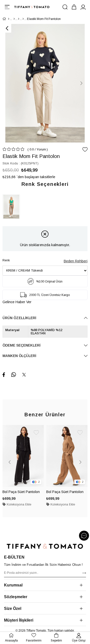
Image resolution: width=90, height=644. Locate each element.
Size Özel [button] (12, 608)
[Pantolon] (23, 19)
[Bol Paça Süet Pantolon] (23, 456)
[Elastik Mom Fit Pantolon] (12, 207)
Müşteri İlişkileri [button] (18, 620)
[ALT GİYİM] (18, 19)
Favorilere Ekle (36, 432)
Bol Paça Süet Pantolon (21, 492)
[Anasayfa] (8, 19)
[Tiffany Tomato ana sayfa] (45, 546)
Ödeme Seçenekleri (21, 345)
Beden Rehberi (76, 261)
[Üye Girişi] (83, 6)
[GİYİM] (14, 19)
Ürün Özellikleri (19, 318)
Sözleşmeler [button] (15, 597)
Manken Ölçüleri (19, 356)
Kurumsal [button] (13, 585)
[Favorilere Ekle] (85, 149)
